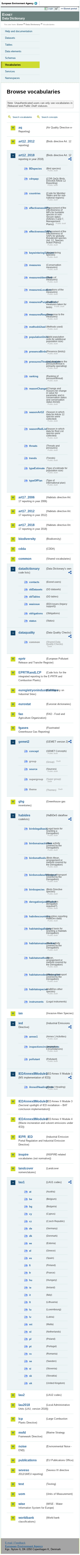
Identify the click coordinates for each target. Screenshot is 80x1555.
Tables (8, 44)
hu (30, 1280)
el (30, 1250)
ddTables (34, 596)
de (30, 1228)
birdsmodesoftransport (37, 874)
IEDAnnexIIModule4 (31, 1119)
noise (22, 1446)
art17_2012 (26, 511)
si (30, 1368)
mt (30, 1324)
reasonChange (37, 388)
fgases (23, 727)
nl (30, 1331)
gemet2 (23, 741)
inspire (23, 1154)
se (30, 1361)
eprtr (21, 658)
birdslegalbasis (37, 828)
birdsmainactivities (37, 843)
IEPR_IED (25, 1136)
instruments (36, 1001)
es (30, 1258)
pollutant (34, 1059)
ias (20, 1013)
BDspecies (35, 168)
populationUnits (37, 337)
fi (30, 1265)
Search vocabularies (22, 117)
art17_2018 (26, 525)
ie (30, 1287)
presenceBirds (37, 351)
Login (50, 8)
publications (27, 1460)
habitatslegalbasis (37, 928)
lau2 (21, 1395)
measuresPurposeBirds (37, 302)
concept (34, 751)
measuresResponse (37, 314)
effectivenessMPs (37, 208)
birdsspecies (36, 889)
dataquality (26, 632)
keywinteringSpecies (37, 252)
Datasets (10, 37)
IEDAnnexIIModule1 (31, 1073)
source (33, 769)
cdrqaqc (34, 178)
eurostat (24, 704)
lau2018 (24, 1405)
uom (21, 1494)
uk (30, 1383)
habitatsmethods (37, 957)
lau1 (21, 1182)
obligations (36, 613)
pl (30, 1339)
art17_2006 (26, 497)
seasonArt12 (36, 412)
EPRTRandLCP (29, 672)
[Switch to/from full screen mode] (57, 9)
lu (30, 1309)
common (24, 558)
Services (10, 71)
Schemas (10, 58)
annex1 (33, 1036)
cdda (22, 548)
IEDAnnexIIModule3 (31, 1101)
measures (35, 265)
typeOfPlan (35, 480)
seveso (23, 1470)
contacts (34, 582)
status (32, 620)
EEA (21, 3)
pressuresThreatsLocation (37, 361)
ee (30, 1243)
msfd (22, 1432)
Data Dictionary (33, 24)
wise (21, 1504)
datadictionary (29, 568)
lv (30, 1317)
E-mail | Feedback (15, 1542)
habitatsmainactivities (37, 943)
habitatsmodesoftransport (37, 974)
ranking (33, 376)
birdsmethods (37, 858)
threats (33, 445)
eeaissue (34, 604)
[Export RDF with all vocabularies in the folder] (69, 159)
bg (30, 1206)
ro (30, 1353)
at (30, 1191)
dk (30, 1235)
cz (30, 1221)
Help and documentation (18, 31)
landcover (25, 1168)
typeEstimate (37, 468)
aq (20, 127)
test (21, 1484)
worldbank (26, 1517)
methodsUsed (37, 326)
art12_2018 (26, 155)
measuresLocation (37, 289)
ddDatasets (35, 589)
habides (24, 815)
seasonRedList (37, 428)
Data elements (13, 51)
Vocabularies (13, 64)
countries (34, 193)
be (30, 1199)
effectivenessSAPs (37, 231)
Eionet (20, 24)
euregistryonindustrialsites (31, 690)
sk (30, 1375)
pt (30, 1346)
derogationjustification (37, 901)
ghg (21, 801)
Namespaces (12, 78)
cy (30, 1213)
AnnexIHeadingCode (37, 1087)
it (30, 1295)
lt (30, 1302)
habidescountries (37, 916)
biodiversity (27, 538)
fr (30, 1272)
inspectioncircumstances (37, 1046)
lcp (20, 1418)
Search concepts (50, 117)
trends (33, 458)
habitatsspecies (37, 989)
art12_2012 (26, 141)
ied (20, 1023)
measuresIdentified (37, 277)
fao (20, 714)
